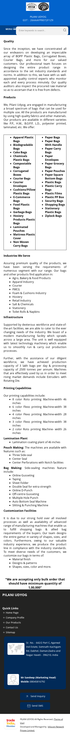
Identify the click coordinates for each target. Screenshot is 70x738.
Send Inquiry (37, 696)
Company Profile (15, 617)
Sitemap (10, 632)
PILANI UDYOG (38, 18)
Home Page (12, 612)
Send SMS (37, 705)
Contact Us (12, 627)
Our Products (13, 622)
